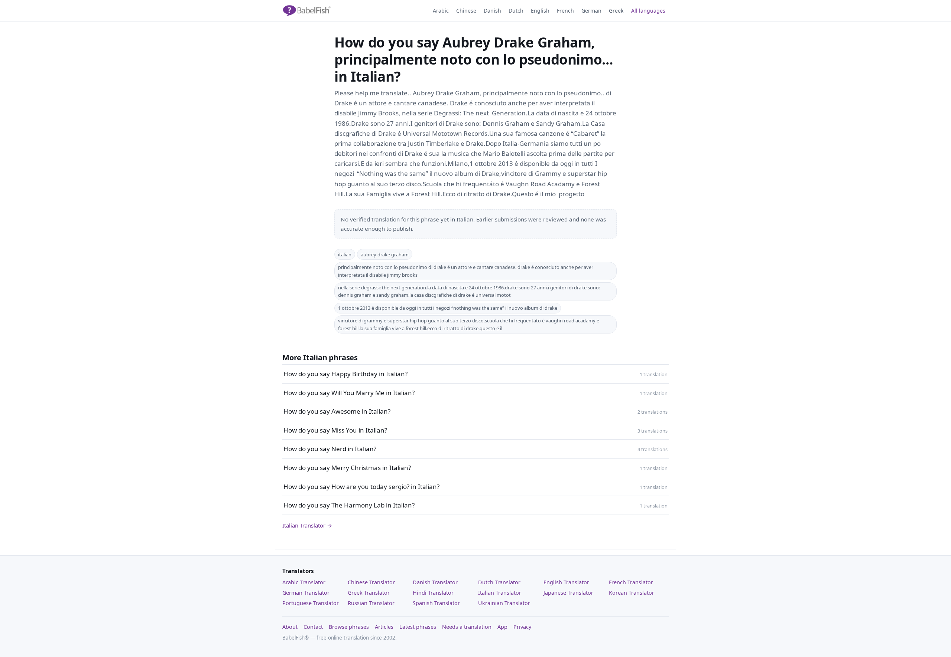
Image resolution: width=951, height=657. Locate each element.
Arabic (441, 10)
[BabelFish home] (306, 10)
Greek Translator (369, 592)
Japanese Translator (568, 592)
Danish (492, 10)
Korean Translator (631, 592)
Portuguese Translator (310, 603)
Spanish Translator (436, 603)
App (502, 626)
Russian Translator (371, 603)
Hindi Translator (433, 592)
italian (344, 254)
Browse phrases (349, 626)
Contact (313, 626)
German (591, 10)
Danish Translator (435, 582)
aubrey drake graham (385, 254)
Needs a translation (466, 626)
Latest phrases (417, 626)
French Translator (631, 582)
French (565, 10)
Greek (616, 10)
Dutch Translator (499, 582)
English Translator (566, 582)
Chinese (466, 10)
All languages (648, 10)
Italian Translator (499, 592)
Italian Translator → (307, 525)
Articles (384, 626)
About (290, 626)
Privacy (522, 626)
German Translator (306, 592)
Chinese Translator (371, 582)
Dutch (516, 10)
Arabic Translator (303, 582)
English (540, 10)
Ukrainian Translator (504, 603)
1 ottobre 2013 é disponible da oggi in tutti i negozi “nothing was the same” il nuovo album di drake (447, 308)
